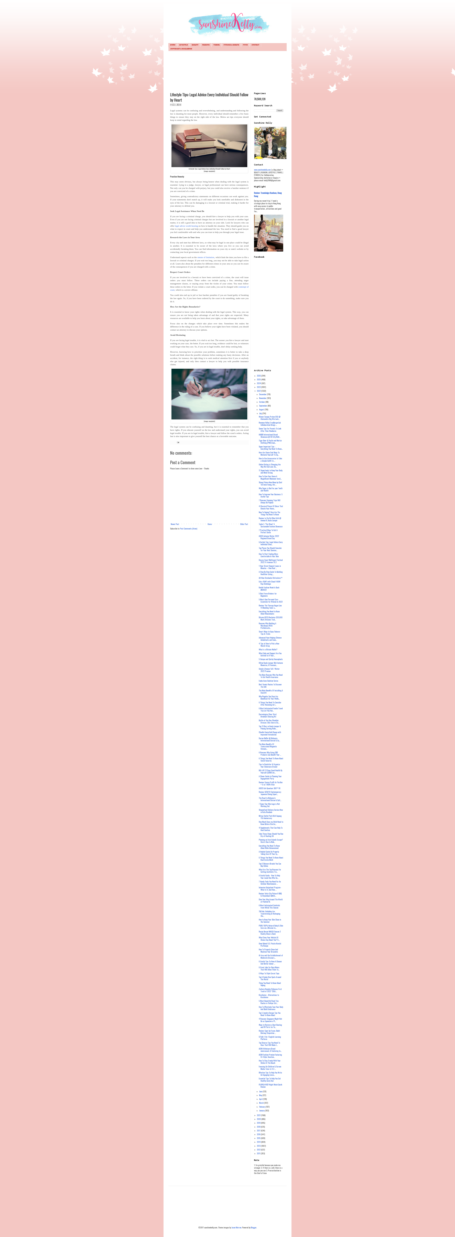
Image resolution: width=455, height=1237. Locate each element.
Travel (216, 45)
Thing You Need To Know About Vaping (270, 984)
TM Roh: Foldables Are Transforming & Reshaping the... (269, 913)
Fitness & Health (231, 45)
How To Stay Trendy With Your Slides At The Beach (270, 1061)
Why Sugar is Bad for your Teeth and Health (270, 489)
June (261, 1091)
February (262, 1106)
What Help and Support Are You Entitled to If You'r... (270, 654)
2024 (259, 383)
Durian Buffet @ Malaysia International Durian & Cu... (269, 739)
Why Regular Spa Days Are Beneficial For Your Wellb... (269, 697)
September (263, 405)
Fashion (206, 45)
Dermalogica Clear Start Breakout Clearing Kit (268, 715)
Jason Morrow (236, 1227)
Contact (255, 45)
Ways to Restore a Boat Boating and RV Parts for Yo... (270, 1026)
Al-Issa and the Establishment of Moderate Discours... (271, 956)
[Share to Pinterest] (180, 104)
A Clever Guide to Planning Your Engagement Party (270, 777)
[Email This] (171, 104)
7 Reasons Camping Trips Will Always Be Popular (269, 501)
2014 (259, 1142)
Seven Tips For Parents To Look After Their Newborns (270, 429)
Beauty (195, 45)
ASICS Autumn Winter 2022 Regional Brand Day (269, 537)
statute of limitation (205, 257)
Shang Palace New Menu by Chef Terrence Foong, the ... (270, 483)
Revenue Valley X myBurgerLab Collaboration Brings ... (270, 423)
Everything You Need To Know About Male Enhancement (269, 846)
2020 (259, 1119)
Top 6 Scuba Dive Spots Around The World (270, 978)
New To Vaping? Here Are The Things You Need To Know (269, 513)
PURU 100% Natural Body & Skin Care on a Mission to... (271, 926)
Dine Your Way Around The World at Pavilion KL (271, 900)
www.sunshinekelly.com (262, 169)
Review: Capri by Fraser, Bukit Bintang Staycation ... (269, 1031)
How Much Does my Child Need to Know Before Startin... (271, 822)
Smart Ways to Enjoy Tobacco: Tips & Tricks (269, 632)
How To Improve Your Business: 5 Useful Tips (270, 495)
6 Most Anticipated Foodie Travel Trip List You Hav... (271, 709)
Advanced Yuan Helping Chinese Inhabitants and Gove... (270, 638)
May (260, 1095)
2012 (259, 1149)
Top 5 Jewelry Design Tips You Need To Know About (269, 1014)
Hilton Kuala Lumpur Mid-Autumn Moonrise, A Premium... (271, 664)
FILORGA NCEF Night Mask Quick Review (270, 1085)
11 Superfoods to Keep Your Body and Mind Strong (270, 471)
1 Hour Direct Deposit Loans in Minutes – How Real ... (270, 567)
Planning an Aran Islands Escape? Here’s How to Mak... (271, 840)
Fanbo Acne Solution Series (268, 680)
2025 (259, 379)
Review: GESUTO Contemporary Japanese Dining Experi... (270, 793)
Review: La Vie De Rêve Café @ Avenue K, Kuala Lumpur (270, 519)
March (261, 1102)
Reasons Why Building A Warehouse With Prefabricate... (267, 625)
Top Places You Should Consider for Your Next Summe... (270, 549)
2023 (259, 387)
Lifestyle (183, 45)
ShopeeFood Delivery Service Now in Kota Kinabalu (271, 811)
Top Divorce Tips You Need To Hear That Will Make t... (269, 1043)
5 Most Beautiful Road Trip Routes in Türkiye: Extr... (268, 1002)
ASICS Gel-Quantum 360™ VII (269, 788)
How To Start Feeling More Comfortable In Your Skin (269, 555)
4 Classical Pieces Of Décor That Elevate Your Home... (271, 507)
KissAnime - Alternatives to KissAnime (269, 996)
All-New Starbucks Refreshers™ (270, 577)
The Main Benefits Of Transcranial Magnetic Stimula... (268, 746)
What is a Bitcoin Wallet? (268, 649)
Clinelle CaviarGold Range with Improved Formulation (270, 733)
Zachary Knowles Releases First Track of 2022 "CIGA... (270, 990)
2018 (259, 1126)
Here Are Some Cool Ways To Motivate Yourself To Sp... (269, 453)
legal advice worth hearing (186, 226)
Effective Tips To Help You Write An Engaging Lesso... (270, 1073)
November (263, 398)
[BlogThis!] (173, 104)
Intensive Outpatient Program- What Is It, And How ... (270, 888)
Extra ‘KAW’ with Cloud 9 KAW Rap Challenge (269, 582)
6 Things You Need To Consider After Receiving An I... (270, 703)
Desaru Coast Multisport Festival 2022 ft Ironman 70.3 (271, 561)
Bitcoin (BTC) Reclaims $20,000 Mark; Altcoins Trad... (270, 618)
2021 (259, 1115)
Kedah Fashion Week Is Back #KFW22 (269, 588)
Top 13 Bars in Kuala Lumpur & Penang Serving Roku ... (270, 727)
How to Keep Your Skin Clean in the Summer (270, 920)
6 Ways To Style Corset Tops (269, 973)
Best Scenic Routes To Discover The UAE (270, 685)
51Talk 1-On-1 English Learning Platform (270, 1037)
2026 (259, 375)
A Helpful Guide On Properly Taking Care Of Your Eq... (269, 852)
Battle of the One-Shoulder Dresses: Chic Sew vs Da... (269, 721)
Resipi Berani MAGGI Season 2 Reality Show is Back (270, 932)
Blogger (253, 1227)
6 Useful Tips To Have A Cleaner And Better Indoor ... (270, 962)
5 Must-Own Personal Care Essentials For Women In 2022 (271, 600)
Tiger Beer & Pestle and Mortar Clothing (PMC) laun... (270, 441)
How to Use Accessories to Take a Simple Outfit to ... (270, 459)
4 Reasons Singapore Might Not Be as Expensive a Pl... (270, 1019)
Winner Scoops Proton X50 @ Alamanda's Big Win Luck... (269, 417)
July (260, 413)
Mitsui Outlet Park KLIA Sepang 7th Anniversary (270, 817)
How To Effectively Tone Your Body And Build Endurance (271, 1008)
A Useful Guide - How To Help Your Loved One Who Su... (269, 876)
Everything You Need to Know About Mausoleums (269, 612)
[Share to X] (176, 104)
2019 (259, 1122)
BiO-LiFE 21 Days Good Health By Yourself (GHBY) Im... (270, 771)
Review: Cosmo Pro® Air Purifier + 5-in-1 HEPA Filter (271, 783)
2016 (259, 1134)
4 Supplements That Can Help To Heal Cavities (270, 828)
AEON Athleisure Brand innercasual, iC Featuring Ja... (270, 1049)
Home (172, 45)
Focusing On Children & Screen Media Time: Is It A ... (270, 1067)
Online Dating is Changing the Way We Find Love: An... (270, 465)
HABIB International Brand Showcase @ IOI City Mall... (269, 435)
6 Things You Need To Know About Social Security (271, 759)
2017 (259, 1130)
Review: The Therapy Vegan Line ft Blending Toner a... (270, 606)
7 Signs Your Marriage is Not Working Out (269, 805)
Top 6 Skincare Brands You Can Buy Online (270, 864)
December (263, 394)
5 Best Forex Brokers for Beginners (268, 594)
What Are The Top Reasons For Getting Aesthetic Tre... (270, 870)
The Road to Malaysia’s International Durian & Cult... (270, 799)
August (262, 409)
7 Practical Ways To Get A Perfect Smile (268, 531)
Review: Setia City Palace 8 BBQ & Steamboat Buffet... (270, 894)
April (261, 1099)
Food (245, 45)
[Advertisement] (227, 71)
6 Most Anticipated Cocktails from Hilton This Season (269, 906)
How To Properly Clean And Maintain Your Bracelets (268, 950)
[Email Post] (177, 442)
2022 (259, 390)
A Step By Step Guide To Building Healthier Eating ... (271, 573)
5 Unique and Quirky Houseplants (271, 659)
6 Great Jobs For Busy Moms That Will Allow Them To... (269, 968)
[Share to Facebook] (178, 104)
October (262, 401)
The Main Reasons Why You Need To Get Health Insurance (271, 676)
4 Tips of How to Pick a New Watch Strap (269, 644)
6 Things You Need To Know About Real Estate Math (271, 858)
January (262, 1110)
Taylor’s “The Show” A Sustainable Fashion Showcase (270, 525)
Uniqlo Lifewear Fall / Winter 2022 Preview (269, 669)
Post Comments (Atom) (188, 528)
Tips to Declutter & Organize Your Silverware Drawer (269, 765)
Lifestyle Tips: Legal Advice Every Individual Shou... (271, 543)
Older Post (244, 524)
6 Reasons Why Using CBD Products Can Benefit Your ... (270, 753)
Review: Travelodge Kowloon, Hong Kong (268, 194)
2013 (259, 1145)
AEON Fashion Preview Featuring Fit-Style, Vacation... (270, 1055)
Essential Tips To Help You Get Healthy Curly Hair (270, 1079)
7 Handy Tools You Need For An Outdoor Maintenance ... (270, 882)
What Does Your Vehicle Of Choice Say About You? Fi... (269, 938)
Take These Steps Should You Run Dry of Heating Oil (271, 834)
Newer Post (175, 524)
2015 (259, 1138)
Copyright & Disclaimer (181, 49)
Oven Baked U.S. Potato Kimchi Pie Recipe (270, 944)
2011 (259, 1153)
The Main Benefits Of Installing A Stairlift (271, 691)
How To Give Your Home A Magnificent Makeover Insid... (270, 477)
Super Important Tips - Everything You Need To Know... (271, 447)
